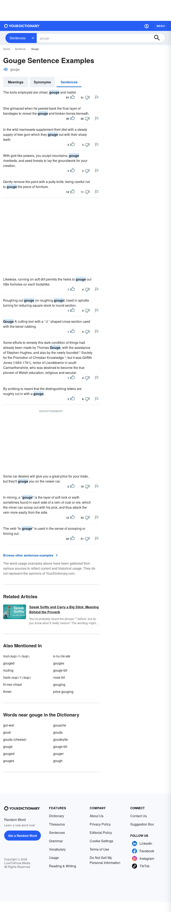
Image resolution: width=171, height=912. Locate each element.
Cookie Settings (101, 840)
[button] (146, 26)
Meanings (15, 82)
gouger (58, 753)
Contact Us (138, 815)
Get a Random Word (22, 835)
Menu (161, 26)
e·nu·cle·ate (61, 656)
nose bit (59, 677)
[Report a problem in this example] (96, 97)
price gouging (63, 691)
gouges (58, 663)
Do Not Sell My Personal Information (105, 860)
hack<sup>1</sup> (17, 677)
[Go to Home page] (22, 26)
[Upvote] (72, 97)
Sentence (20, 49)
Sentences (17, 38)
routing (8, 670)
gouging (59, 684)
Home (6, 49)
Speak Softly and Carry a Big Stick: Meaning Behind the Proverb (64, 609)
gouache (59, 725)
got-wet (8, 725)
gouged (8, 663)
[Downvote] (87, 97)
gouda (58, 732)
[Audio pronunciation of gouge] (5, 69)
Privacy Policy (100, 824)
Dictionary (56, 815)
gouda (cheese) (14, 739)
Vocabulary (57, 849)
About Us (96, 815)
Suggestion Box (142, 824)
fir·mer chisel (12, 684)
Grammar (56, 840)
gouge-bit (60, 670)
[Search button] (159, 38)
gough (58, 760)
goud (7, 732)
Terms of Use (99, 849)
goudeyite (60, 739)
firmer (7, 691)
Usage (54, 857)
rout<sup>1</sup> (16, 656)
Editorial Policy (101, 832)
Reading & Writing (62, 866)
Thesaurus (57, 824)
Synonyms (42, 82)
